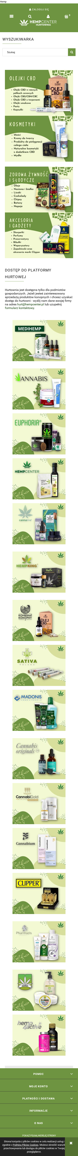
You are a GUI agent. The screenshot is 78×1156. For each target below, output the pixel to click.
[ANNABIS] (39, 389)
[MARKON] (39, 990)
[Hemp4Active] (39, 1035)
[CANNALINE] (39, 525)
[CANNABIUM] (39, 848)
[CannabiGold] (39, 803)
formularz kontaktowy (19, 308)
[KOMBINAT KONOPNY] (39, 620)
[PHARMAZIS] (39, 943)
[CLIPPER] (39, 895)
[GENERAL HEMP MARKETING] (39, 758)
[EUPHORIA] (39, 433)
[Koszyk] (66, 16)
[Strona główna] (39, 24)
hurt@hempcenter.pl (30, 304)
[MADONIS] (39, 712)
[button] (11, 16)
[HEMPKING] (39, 574)
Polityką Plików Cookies (25, 1144)
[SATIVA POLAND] (39, 665)
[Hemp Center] (39, 478)
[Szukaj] (72, 52)
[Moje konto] (48, 16)
